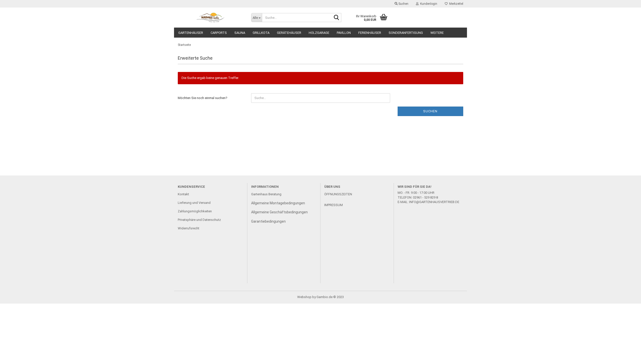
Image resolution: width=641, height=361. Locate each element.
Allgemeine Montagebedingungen (278, 203)
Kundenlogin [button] (428, 4)
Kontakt (183, 194)
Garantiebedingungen (268, 221)
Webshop (304, 297)
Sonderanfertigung (406, 33)
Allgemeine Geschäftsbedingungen (279, 212)
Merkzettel (455, 4)
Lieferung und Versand (194, 203)
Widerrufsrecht (188, 228)
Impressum (333, 205)
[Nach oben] (627, 353)
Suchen (430, 111)
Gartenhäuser (190, 33)
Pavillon (344, 33)
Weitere (437, 33)
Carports (219, 33)
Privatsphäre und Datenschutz (199, 220)
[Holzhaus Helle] (211, 18)
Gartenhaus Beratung (266, 194)
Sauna (239, 33)
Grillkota (261, 33)
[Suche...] (336, 17)
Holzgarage (319, 33)
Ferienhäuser (369, 33)
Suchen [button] (403, 4)
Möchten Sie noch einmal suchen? (202, 98)
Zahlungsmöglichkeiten (195, 211)
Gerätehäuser (289, 33)
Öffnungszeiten (338, 194)
